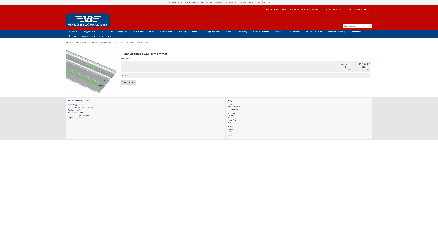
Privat (230, 131)
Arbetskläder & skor (314, 32)
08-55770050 (80, 110)
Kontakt (269, 9)
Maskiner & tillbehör (261, 32)
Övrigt (109, 36)
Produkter (76, 42)
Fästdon (195, 32)
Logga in (349, 9)
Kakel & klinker (138, 32)
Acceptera (267, 2)
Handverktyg (242, 32)
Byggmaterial (89, 32)
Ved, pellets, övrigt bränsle (92, 36)
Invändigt (182, 32)
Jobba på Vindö (338, 9)
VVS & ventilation (293, 32)
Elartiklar (277, 32)
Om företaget (326, 9)
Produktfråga (129, 82)
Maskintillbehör (105, 42)
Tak (101, 32)
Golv (111, 32)
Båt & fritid (72, 36)
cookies (201, 2)
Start (68, 42)
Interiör (151, 32)
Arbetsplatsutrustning (336, 32)
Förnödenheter (356, 32)
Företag (230, 129)
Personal (315, 9)
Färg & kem (122, 32)
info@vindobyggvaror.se (83, 107)
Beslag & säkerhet (211, 32)
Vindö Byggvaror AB (75, 105)
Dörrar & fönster (166, 32)
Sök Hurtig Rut (294, 9)
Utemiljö (228, 32)
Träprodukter (73, 32)
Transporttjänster (280, 9)
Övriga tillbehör (119, 42)
